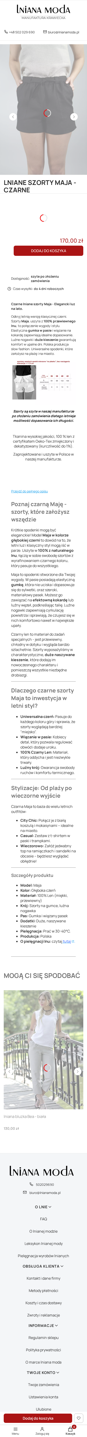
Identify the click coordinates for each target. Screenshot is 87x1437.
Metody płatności (43, 1290)
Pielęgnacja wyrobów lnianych (43, 1255)
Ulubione (43, 1409)
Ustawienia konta (43, 1396)
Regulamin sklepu (44, 1337)
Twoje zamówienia (43, 1384)
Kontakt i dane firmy (43, 1278)
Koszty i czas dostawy (44, 1302)
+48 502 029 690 (22, 32)
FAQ (43, 1218)
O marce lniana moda (43, 1362)
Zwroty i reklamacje (43, 1315)
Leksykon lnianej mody (44, 1243)
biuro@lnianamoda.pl (63, 32)
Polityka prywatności (43, 1349)
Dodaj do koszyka (48, 250)
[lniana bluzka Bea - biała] (43, 1050)
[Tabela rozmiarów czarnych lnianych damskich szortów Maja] (43, 403)
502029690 (45, 1184)
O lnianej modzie (43, 1231)
